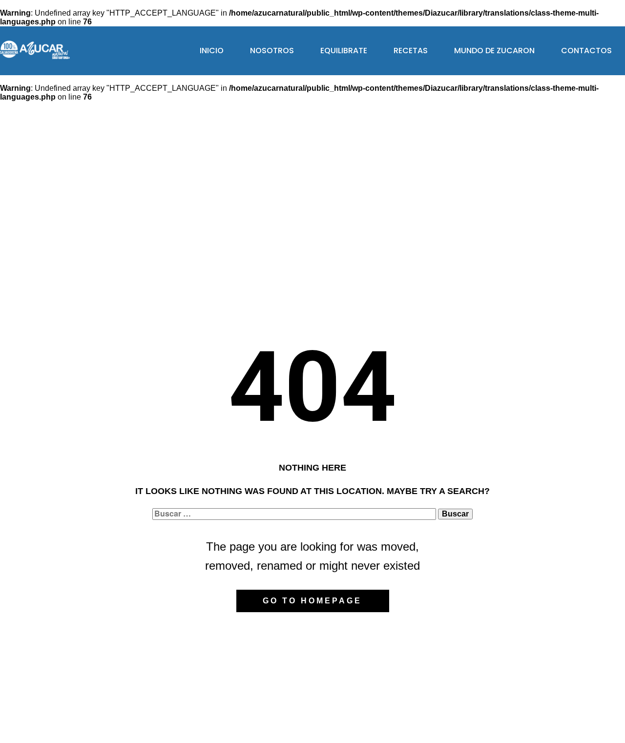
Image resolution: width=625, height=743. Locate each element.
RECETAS (411, 50)
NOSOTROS (272, 50)
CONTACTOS (586, 50)
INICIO (212, 50)
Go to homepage (312, 601)
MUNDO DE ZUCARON (494, 50)
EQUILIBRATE (343, 50)
